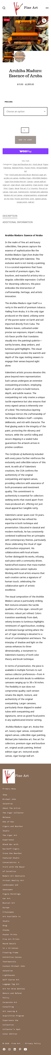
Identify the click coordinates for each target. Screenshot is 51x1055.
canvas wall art (40, 181)
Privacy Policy (33, 1043)
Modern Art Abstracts (14, 876)
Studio (6, 831)
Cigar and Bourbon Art (22, 164)
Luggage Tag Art (11, 984)
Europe (6, 907)
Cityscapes (8, 912)
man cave (13, 192)
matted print (23, 192)
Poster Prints (30, 167)
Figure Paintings (11, 894)
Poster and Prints (22, 198)
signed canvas (41, 198)
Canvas (30, 181)
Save (7, 20)
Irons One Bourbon (12, 853)
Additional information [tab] (18, 222)
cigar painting (26, 185)
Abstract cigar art (39, 174)
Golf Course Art (11, 980)
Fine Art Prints (11, 939)
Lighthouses (9, 975)
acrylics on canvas (11, 178)
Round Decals (9, 943)
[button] (44, 20)
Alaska (6, 930)
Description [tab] (10, 215)
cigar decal (15, 185)
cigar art (6, 185)
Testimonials (9, 961)
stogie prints (22, 202)
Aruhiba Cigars (25, 178)
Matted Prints (18, 167)
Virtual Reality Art (13, 880)
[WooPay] (26, 151)
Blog (5, 925)
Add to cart (25, 140)
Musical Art (9, 903)
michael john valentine (39, 192)
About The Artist (11, 808)
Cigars (11, 188)
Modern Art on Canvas (13, 195)
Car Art (6, 898)
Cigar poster (38, 185)
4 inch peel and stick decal (20, 174)
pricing (9, 102)
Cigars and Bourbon (13, 826)
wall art (31, 202)
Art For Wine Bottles (14, 989)
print (32, 198)
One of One (8, 822)
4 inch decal (37, 164)
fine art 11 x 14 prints (29, 188)
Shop (5, 795)
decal (17, 188)
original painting (30, 195)
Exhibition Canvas (12, 957)
